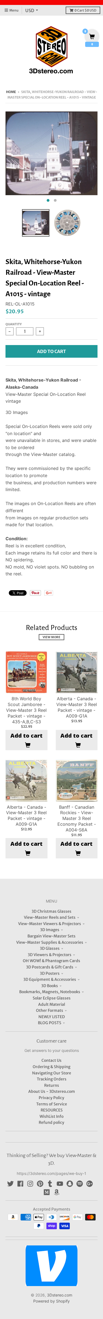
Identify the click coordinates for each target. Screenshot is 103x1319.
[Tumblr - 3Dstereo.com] (50, 1183)
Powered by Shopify (51, 1301)
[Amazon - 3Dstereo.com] (56, 1192)
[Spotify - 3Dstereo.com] (79, 1183)
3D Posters (50, 973)
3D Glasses (50, 948)
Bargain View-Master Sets (51, 936)
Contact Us (51, 1060)
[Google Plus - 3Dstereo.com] (89, 1183)
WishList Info (51, 1116)
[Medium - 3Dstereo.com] (46, 1192)
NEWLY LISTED (51, 1016)
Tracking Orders (51, 1079)
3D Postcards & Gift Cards (49, 967)
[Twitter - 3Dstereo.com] (10, 1183)
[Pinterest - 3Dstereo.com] (40, 1183)
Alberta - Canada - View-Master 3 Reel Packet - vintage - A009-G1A (76, 707)
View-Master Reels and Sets (50, 917)
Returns (51, 1085)
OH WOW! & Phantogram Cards (51, 960)
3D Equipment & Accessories (49, 979)
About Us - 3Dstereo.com (51, 1091)
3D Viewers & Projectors (49, 954)
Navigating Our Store (51, 1073)
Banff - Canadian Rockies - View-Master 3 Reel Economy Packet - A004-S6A (76, 818)
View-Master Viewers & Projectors (49, 923)
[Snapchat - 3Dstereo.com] (69, 1183)
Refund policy (51, 1122)
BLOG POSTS (49, 1022)
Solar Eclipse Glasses (52, 998)
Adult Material (51, 1004)
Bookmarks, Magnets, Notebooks (49, 991)
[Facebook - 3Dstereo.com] (20, 1183)
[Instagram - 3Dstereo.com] (30, 1183)
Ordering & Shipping (51, 1066)
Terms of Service (51, 1104)
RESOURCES (52, 1110)
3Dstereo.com (59, 1295)
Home (11, 92)
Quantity (13, 324)
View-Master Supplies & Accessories (49, 942)
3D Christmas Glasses (51, 911)
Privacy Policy (51, 1097)
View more (51, 637)
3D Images (49, 929)
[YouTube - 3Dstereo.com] (60, 1183)
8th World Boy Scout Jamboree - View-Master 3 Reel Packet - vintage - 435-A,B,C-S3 (26, 710)
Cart (85, 10)
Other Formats (49, 1010)
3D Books (49, 985)
